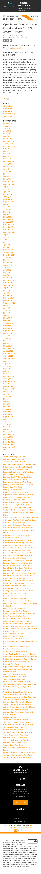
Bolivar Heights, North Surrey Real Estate (18, 467)
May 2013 (6, 427)
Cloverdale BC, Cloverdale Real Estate (17, 525)
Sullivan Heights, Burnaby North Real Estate (19, 707)
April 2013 (7, 429)
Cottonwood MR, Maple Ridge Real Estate (18, 543)
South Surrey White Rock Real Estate (16, 694)
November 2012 (9, 442)
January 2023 (8, 197)
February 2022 (8, 219)
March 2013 (7, 432)
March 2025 (7, 159)
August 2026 (7, 126)
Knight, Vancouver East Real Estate (15, 608)
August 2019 (7, 265)
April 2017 (7, 315)
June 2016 (7, 338)
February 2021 (8, 250)
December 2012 (9, 439)
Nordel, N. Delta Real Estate (13, 636)
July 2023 (6, 189)
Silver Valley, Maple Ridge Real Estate (17, 682)
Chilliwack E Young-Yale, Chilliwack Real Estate (20, 517)
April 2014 (7, 401)
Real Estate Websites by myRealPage (21, 827)
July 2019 (6, 267)
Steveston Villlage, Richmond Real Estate (18, 704)
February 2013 (8, 434)
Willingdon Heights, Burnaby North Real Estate (19, 752)
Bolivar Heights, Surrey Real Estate (15, 469)
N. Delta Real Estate (10, 631)
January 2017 (8, 323)
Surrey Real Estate (10, 717)
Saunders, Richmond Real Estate (15, 674)
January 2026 (8, 144)
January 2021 (8, 252)
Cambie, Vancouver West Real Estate (16, 492)
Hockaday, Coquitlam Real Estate (15, 596)
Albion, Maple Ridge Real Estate (14, 457)
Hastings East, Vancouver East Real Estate (18, 591)
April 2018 (7, 293)
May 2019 (6, 273)
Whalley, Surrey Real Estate (13, 745)
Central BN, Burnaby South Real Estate (17, 507)
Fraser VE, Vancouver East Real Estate (17, 570)
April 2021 (7, 245)
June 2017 (7, 310)
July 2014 (6, 394)
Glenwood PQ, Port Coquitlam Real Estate (18, 581)
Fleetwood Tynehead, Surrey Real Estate (17, 565)
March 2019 (7, 278)
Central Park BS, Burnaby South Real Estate (19, 510)
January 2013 (8, 437)
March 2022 (7, 217)
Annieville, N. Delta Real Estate (18, 38)
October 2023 (8, 181)
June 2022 (7, 209)
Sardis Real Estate (10, 672)
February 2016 (8, 348)
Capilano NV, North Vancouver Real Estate (18, 495)
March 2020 (7, 262)
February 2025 (8, 161)
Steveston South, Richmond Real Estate (17, 702)
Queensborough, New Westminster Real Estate (20, 656)
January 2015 (8, 379)
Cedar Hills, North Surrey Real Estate (16, 497)
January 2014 (8, 409)
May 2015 (6, 369)
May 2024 (6, 174)
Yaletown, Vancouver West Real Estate (17, 758)
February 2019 (8, 280)
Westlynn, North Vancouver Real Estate (17, 740)
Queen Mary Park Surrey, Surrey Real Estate (19, 654)
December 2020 (9, 255)
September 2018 (9, 285)
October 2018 (8, 283)
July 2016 (6, 336)
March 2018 (7, 295)
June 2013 (7, 424)
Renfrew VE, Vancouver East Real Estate (17, 661)
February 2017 (8, 321)
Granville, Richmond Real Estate (14, 586)
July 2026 (6, 128)
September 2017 (9, 303)
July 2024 (6, 169)
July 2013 (6, 422)
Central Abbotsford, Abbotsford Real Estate (18, 502)
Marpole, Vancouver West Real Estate (16, 618)
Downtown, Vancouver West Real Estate (17, 555)
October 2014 (8, 386)
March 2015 (7, 374)
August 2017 (7, 305)
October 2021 (8, 230)
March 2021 (7, 247)
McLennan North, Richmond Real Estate (17, 621)
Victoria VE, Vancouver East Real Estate (17, 732)
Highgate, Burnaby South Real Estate (16, 593)
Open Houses (8, 111)
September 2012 (9, 447)
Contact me (20, 802)
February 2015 (8, 376)
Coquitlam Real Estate (11, 538)
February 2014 (8, 406)
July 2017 (6, 308)
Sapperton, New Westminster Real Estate (18, 669)
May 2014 (6, 399)
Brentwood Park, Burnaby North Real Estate (18, 472)
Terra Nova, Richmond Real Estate (15, 720)
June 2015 (7, 366)
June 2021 (7, 240)
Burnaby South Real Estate (12, 490)
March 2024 (7, 179)
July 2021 (6, 237)
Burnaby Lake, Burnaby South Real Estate (18, 485)
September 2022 (9, 202)
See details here (18, 48)
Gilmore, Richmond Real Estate (14, 578)
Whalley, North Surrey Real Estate (15, 742)
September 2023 (9, 184)
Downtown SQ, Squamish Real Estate (16, 550)
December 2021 (9, 224)
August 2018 (7, 288)
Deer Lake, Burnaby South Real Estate (17, 545)
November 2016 (9, 326)
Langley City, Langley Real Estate (15, 611)
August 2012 (7, 449)
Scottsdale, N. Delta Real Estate (14, 677)
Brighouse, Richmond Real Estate (15, 479)
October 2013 (8, 414)
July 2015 (6, 363)
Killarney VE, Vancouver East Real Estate (18, 601)
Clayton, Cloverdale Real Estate (14, 522)
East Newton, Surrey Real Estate (14, 558)
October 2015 (8, 356)
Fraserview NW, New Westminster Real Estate (19, 573)
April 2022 (7, 214)
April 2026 (7, 136)
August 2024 (7, 166)
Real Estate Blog (9, 114)
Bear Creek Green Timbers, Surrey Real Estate (19, 464)
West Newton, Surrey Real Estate (15, 737)
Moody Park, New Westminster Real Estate (18, 626)
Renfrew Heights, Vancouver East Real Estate (19, 659)
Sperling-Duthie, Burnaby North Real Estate (18, 699)
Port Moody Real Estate (11, 649)
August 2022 (7, 204)
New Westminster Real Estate (13, 634)
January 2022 (8, 222)
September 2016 (9, 331)
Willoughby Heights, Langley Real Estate (17, 755)
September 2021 (9, 232)
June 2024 (7, 171)
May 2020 (6, 260)
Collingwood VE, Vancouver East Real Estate (19, 527)
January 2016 (8, 351)
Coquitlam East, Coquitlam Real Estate (17, 535)
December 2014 (9, 381)
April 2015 (7, 371)
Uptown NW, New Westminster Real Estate (18, 725)
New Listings (7, 109)
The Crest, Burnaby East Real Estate (16, 722)
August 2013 (7, 419)
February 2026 (8, 141)
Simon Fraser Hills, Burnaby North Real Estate (19, 684)
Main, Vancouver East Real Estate (15, 616)
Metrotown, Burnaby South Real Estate (17, 623)
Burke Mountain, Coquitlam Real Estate (17, 482)
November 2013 (9, 412)
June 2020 (7, 257)
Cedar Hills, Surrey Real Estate (14, 500)
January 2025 (8, 164)
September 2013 (9, 417)
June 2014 (7, 396)
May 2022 (6, 212)
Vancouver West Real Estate (13, 730)
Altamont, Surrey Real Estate (13, 459)
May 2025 (6, 154)
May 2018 (6, 290)
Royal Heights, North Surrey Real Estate (17, 667)
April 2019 (7, 275)
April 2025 (7, 156)
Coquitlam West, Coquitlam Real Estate (17, 540)
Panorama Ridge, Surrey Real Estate (16, 646)
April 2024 (7, 176)
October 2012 (8, 444)
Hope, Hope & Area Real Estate (14, 598)
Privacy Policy (33, 825)
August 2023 (7, 187)
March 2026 (7, 138)
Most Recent (7, 123)
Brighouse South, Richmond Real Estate (17, 477)
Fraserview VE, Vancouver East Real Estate (18, 575)
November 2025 (9, 146)
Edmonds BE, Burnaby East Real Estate (17, 560)
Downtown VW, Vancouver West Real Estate (19, 553)
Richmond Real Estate (11, 664)
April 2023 (7, 192)
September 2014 (9, 389)
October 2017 (8, 300)
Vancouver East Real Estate (13, 727)
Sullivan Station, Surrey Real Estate (16, 710)
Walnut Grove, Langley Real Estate (15, 735)
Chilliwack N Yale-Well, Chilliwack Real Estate (19, 520)
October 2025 (8, 149)
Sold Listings (7, 116)
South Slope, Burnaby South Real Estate (17, 692)
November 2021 (9, 227)
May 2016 (6, 341)
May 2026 (6, 133)
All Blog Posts (8, 106)
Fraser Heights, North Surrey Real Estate (17, 568)
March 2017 (7, 318)
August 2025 (7, 151)
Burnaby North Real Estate (12, 487)
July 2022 (6, 207)
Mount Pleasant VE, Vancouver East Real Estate (20, 629)
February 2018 (8, 298)
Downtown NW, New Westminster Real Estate (19, 548)
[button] (17, 779)
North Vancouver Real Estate (13, 639)
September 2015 (9, 358)
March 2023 (7, 194)
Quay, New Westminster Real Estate (16, 651)
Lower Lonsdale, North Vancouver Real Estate (19, 613)
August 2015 (7, 361)
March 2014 (7, 404)
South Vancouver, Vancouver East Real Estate (19, 697)
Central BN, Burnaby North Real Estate (17, 505)
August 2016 (7, 333)
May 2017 (6, 313)
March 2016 (7, 346)
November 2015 (9, 353)
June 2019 (7, 270)
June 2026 (7, 131)
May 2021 (6, 242)
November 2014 (9, 384)
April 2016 (7, 343)
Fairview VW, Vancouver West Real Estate (18, 563)
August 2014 (7, 391)
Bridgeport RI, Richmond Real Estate (16, 474)
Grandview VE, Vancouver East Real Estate (18, 583)
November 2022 (9, 199)
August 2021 (7, 235)
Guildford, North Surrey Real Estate (15, 588)
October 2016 (8, 328)
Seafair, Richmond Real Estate (14, 679)
